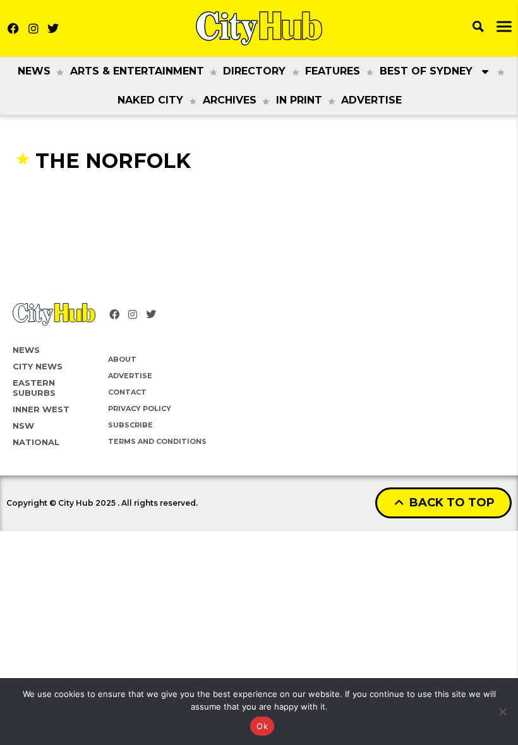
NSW (23, 425)
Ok (262, 726)
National (36, 442)
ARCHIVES (229, 100)
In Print (299, 100)
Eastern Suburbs (34, 388)
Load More (259, 198)
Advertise (371, 100)
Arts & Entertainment (137, 71)
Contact (127, 392)
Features (332, 71)
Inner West (41, 409)
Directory (254, 71)
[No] (502, 711)
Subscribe (130, 424)
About (122, 359)
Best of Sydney (426, 71)
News (34, 71)
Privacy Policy (139, 408)
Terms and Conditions (157, 441)
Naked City (150, 100)
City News (38, 366)
